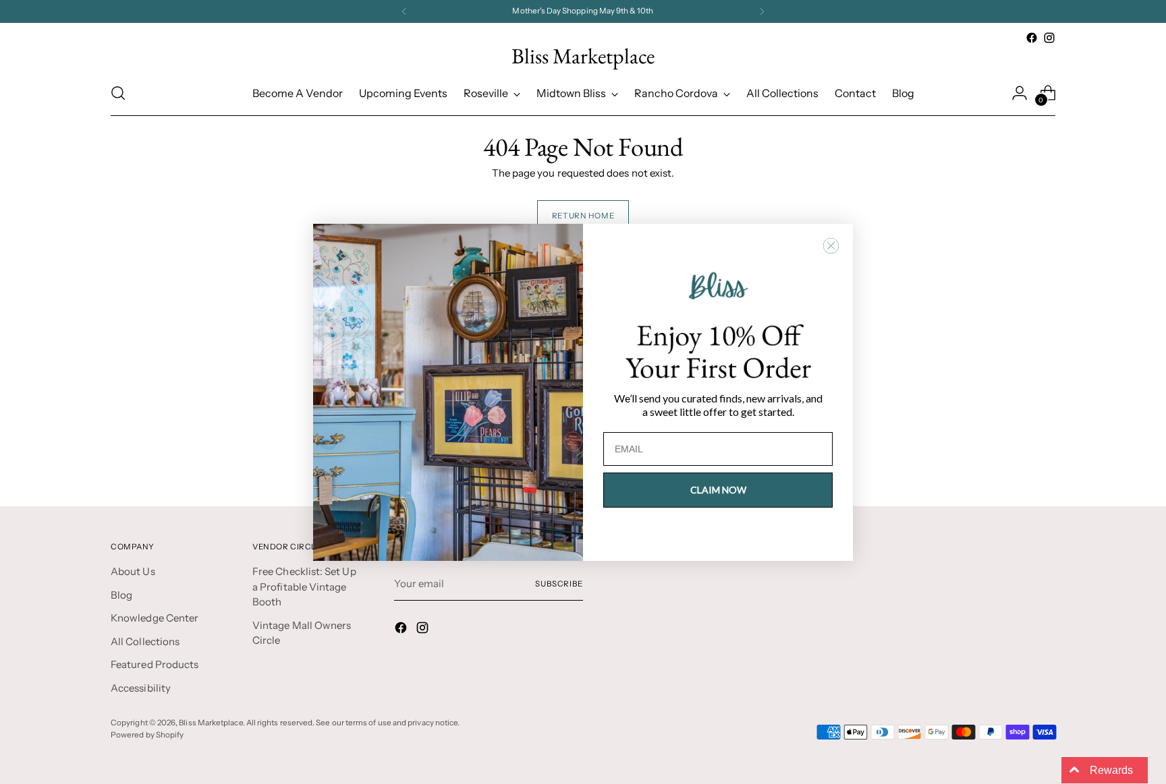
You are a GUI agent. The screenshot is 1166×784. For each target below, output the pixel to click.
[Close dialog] (831, 245)
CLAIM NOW (718, 489)
